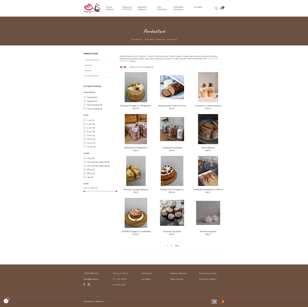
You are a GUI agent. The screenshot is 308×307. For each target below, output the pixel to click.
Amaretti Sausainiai (172, 231)
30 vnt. (91, 147)
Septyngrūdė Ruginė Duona (172, 106)
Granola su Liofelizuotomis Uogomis (208, 106)
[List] (124, 67)
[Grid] (121, 67)
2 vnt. (91, 124)
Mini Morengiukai (208, 231)
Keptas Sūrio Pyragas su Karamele (172, 189)
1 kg (90, 177)
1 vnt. (90, 120)
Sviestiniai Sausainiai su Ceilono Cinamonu (208, 189)
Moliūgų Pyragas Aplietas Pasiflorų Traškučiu (136, 189)
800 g (91, 173)
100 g (91, 158)
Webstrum (99, 301)
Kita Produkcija (91, 76)
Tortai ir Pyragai (92, 60)
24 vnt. (91, 143)
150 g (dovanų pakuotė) (98, 162)
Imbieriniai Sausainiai (172, 148)
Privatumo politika (208, 273)
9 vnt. (91, 132)
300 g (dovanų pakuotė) (98, 166)
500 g (91, 170)
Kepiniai (88, 70)
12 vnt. (91, 136)
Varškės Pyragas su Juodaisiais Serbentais (136, 231)
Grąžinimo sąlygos (207, 279)
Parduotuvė (91, 54)
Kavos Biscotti (208, 148)
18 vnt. (91, 139)
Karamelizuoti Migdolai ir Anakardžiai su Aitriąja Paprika (136, 148)
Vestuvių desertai (178, 273)
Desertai (88, 65)
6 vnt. (91, 128)
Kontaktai (146, 279)
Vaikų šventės (176, 279)
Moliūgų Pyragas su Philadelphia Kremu (136, 106)
